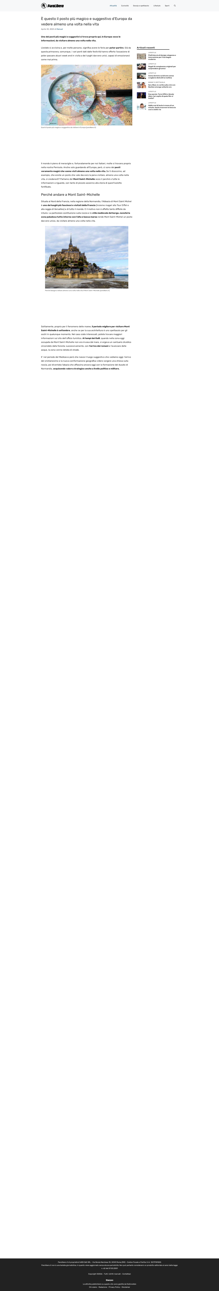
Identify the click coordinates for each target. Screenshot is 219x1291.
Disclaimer (126, 1287)
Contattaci (126, 1274)
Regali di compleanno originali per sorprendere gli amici (162, 67)
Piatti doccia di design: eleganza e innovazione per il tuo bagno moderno (162, 57)
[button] (175, 5)
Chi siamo (93, 1287)
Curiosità (125, 6)
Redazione (103, 1287)
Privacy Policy (114, 1287)
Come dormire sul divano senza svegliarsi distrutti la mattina (161, 77)
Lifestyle (157, 6)
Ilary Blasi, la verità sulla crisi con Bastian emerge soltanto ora (161, 86)
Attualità (113, 6)
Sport (167, 6)
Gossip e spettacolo (141, 6)
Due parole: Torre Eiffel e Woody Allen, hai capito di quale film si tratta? (161, 96)
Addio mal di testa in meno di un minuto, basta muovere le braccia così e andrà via (162, 107)
